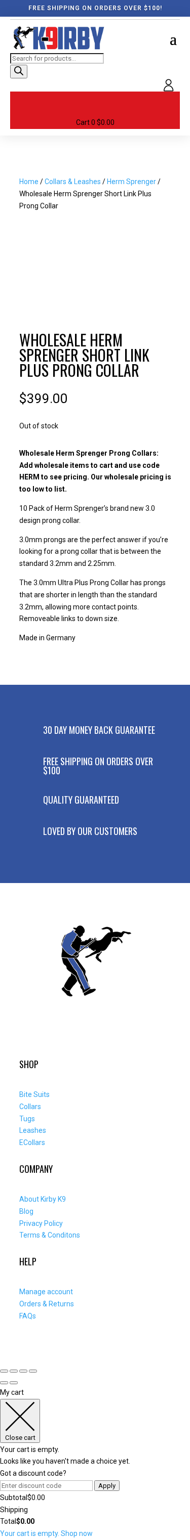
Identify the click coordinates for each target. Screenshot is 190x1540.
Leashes (32, 1130)
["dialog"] (95, 1463)
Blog (26, 1211)
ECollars (32, 1142)
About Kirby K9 (42, 1199)
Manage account (46, 1292)
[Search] (18, 71)
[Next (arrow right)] (14, 1382)
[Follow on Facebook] (27, 1036)
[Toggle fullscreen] (14, 1371)
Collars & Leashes (73, 182)
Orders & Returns (46, 1304)
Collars (30, 1107)
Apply (107, 1485)
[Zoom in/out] (4, 1371)
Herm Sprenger (131, 182)
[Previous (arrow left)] (4, 1382)
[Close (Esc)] (33, 1371)
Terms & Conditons (49, 1235)
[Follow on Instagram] (50, 1036)
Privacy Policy (41, 1223)
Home (29, 182)
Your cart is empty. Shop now (46, 1533)
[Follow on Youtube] (73, 1036)
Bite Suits (34, 1094)
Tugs (27, 1119)
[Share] (23, 1371)
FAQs (27, 1316)
